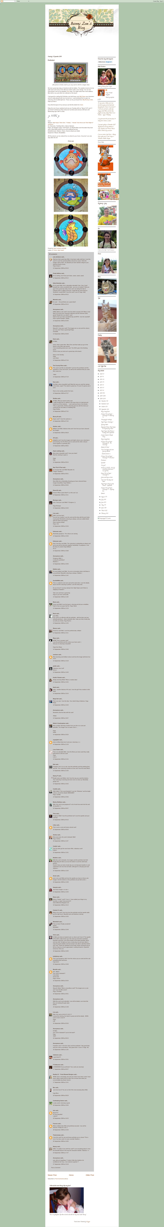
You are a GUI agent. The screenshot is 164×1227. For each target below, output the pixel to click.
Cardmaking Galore (58, 1100)
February (103, 513)
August (103, 497)
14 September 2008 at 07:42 (61, 421)
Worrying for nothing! (106, 420)
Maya (54, 638)
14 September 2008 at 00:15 (61, 294)
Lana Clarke (56, 749)
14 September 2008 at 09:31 (61, 473)
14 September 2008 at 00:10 (61, 268)
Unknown (56, 531)
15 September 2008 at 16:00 (61, 951)
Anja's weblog (57, 451)
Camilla (55, 789)
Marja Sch (56, 698)
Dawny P (55, 775)
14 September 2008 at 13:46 (61, 649)
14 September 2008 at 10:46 (61, 536)
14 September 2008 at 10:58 (61, 550)
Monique (55, 500)
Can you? (103, 465)
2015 (101, 382)
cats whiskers (57, 257)
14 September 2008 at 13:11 (60, 632)
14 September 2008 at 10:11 (60, 495)
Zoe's (68, 91)
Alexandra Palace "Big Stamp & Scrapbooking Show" (108, 428)
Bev (54, 1087)
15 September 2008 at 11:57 (60, 841)
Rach (54, 613)
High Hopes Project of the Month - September (107, 485)
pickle (54, 666)
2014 (101, 385)
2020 (101, 374)
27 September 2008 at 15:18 (61, 1164)
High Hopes (82, 96)
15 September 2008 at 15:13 (61, 905)
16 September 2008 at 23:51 (61, 1059)
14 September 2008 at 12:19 (61, 608)
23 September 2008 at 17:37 (61, 1152)
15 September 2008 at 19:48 (61, 964)
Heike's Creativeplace (59, 723)
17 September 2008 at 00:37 (61, 1069)
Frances (55, 1123)
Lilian (54, 825)
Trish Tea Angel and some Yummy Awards (107, 450)
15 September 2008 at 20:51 (61, 993)
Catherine (56, 1055)
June (102, 502)
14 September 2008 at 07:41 (61, 411)
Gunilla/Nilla (56, 580)
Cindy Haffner (57, 273)
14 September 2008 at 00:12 (61, 278)
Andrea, (55, 426)
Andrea (55, 834)
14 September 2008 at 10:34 (61, 526)
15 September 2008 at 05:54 (61, 829)
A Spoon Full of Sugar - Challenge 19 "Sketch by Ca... (107, 415)
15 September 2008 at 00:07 (61, 808)
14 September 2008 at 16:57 (61, 718)
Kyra (54, 382)
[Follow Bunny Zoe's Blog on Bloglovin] (105, 63)
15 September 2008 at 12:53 (61, 870)
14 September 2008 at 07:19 (61, 376)
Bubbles (55, 857)
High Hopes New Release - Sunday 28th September (108, 432)
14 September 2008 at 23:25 (61, 783)
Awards (103, 494)
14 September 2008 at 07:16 (61, 360)
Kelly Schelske (57, 283)
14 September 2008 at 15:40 (61, 705)
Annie (54, 875)
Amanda (55, 887)
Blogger (88, 1222)
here (82, 104)
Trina (54, 813)
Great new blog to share (106, 477)
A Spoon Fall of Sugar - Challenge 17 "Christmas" (107, 457)
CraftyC (55, 846)
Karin (54, 339)
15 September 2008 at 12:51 (61, 852)
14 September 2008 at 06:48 (61, 333)
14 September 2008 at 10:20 (61, 508)
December (103, 401)
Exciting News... (104, 425)
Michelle (55, 299)
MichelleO (56, 921)
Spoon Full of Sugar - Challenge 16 (106, 474)
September (104, 409)
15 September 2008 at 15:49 (61, 929)
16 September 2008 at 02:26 (61, 1023)
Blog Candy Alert (105, 412)
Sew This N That (57, 467)
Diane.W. (55, 490)
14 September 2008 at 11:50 (60, 597)
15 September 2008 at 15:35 (61, 916)
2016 (101, 380)
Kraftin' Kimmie (57, 677)
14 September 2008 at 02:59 (61, 320)
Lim (54, 1012)
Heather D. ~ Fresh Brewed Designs (63, 1074)
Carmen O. (56, 910)
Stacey (55, 1146)
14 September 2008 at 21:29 (61, 744)
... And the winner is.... (106, 454)
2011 (101, 391)
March (103, 511)
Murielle (55, 969)
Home (71, 1175)
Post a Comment (55, 1167)
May (102, 505)
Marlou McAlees (57, 802)
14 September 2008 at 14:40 (61, 672)
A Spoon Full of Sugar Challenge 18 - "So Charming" (106, 443)
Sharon (55, 628)
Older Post (90, 1175)
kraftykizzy (56, 956)
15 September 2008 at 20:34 (61, 980)
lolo (54, 1110)
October (103, 407)
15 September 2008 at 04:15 (61, 819)
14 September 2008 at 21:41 (61, 759)
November (103, 404)
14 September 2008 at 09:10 (61, 462)
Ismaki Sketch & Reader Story (107, 436)
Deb (54, 764)
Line (54, 513)
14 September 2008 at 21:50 (61, 770)
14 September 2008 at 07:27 (61, 393)
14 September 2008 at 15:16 (61, 693)
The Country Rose (58, 365)
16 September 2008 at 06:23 (61, 1038)
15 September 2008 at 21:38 (61, 1007)
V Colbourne (56, 1064)
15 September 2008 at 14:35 (61, 892)
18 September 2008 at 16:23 (61, 1118)
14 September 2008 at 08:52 (61, 445)
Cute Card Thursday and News (107, 480)
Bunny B (55, 416)
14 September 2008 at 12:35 (61, 623)
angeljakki (56, 739)
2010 (101, 393)
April (102, 508)
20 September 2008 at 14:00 (61, 1141)
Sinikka (55, 398)
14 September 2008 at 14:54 (61, 682)
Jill (54, 438)
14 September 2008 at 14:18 (61, 660)
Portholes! (103, 460)
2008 (101, 399)
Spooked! (103, 463)
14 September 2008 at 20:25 (61, 734)
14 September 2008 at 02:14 (61, 304)
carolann (55, 654)
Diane (54, 897)
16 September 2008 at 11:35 (60, 1049)
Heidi (54, 687)
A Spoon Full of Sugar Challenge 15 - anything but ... (107, 489)
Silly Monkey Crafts (88, 99)
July (102, 500)
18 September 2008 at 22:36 (61, 1129)
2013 (101, 388)
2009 (101, 396)
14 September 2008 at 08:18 (61, 432)
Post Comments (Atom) (61, 1178)
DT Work (54, 250)
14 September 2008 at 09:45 (61, 485)
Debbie (55, 569)
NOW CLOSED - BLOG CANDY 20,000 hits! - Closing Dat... (108, 469)
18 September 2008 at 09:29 (61, 1095)
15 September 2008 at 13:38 (61, 882)
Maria (54, 602)
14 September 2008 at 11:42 (60, 575)
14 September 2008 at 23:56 (61, 797)
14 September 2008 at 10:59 (61, 564)
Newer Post (52, 1175)
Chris (54, 934)
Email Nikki (101, 142)
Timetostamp (57, 1135)
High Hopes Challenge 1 (107, 422)
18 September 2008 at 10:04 (61, 1105)
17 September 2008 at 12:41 (61, 1082)
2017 (101, 377)
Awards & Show (105, 447)
